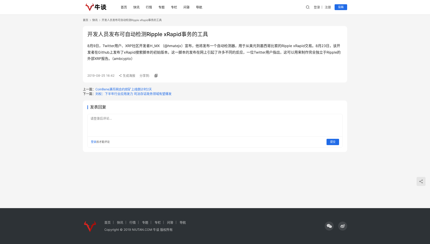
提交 (332, 142)
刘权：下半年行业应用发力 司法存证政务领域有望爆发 (133, 94)
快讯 (136, 7)
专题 (161, 7)
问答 (186, 7)
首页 (124, 7)
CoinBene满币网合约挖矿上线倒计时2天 (123, 89)
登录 (317, 7)
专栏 (174, 7)
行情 (149, 7)
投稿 (341, 7)
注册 (328, 7)
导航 (199, 7)
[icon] (329, 226)
